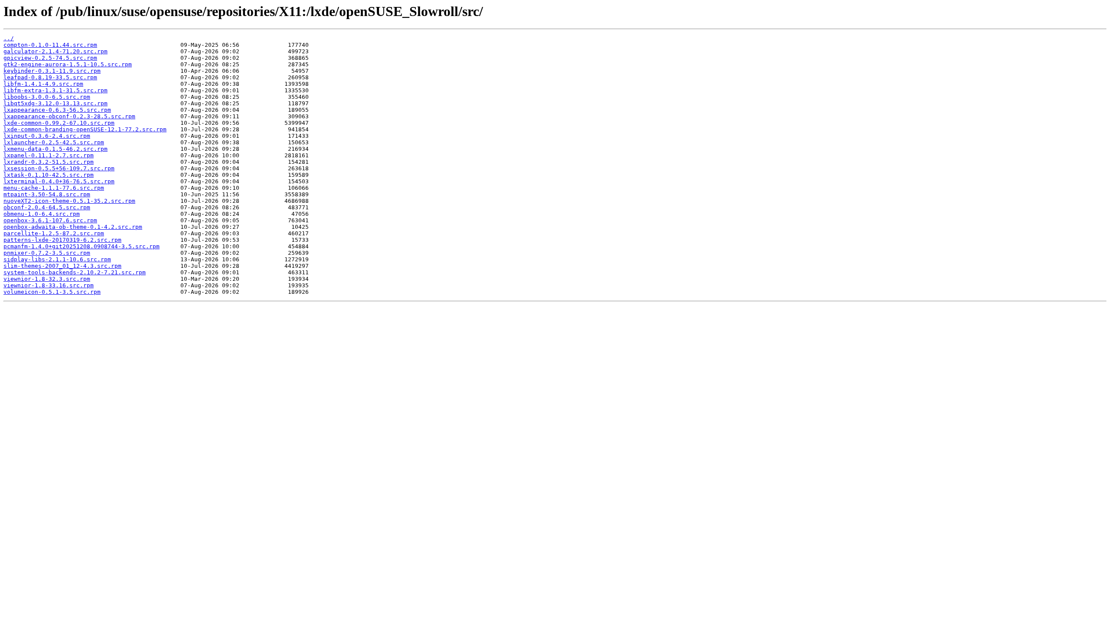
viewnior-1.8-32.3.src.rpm (46, 279)
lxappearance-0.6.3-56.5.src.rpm (57, 110)
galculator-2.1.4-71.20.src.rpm (55, 51)
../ (8, 38)
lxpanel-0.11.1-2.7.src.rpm (48, 155)
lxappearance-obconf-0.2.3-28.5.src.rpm (69, 116)
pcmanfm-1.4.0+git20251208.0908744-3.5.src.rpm (81, 246)
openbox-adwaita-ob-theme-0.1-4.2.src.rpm (72, 227)
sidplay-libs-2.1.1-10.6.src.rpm (57, 259)
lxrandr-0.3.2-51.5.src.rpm (48, 162)
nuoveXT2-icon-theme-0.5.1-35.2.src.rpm (69, 201)
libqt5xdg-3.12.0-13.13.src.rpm (55, 103)
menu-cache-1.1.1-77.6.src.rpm (53, 188)
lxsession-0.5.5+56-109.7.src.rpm (58, 168)
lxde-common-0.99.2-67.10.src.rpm (58, 123)
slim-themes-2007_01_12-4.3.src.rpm (62, 266)
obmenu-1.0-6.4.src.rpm (41, 214)
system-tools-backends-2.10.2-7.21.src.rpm (74, 272)
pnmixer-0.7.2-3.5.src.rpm (46, 253)
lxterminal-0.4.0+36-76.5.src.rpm (58, 181)
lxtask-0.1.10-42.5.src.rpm (48, 175)
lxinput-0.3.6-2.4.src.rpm (46, 136)
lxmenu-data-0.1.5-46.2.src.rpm (55, 149)
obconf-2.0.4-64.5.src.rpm (46, 207)
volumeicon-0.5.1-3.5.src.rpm (52, 292)
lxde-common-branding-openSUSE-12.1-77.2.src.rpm (84, 129)
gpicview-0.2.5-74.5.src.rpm (50, 58)
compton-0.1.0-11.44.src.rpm (50, 45)
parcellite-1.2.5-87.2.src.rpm (53, 233)
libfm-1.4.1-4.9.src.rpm (43, 84)
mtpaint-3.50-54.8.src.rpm (46, 194)
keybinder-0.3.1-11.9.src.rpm (52, 71)
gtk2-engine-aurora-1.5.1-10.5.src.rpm (67, 64)
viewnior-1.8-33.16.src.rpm (48, 285)
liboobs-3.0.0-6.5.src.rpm (46, 97)
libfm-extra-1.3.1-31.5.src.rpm (55, 90)
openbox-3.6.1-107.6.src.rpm (50, 220)
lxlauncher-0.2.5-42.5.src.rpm (53, 142)
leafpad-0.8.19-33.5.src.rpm (50, 77)
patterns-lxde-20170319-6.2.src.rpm (62, 240)
